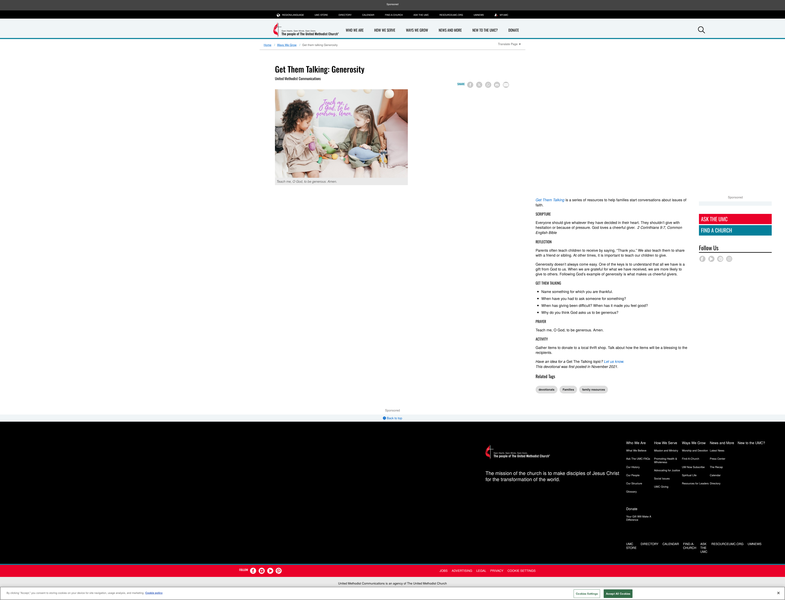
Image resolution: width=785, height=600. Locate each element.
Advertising (462, 571)
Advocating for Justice (667, 470)
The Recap (716, 467)
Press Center (717, 458)
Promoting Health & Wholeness (665, 460)
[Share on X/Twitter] (479, 85)
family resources (593, 390)
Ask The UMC (714, 219)
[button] (701, 30)
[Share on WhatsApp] (488, 85)
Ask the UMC (421, 15)
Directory (345, 15)
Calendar (368, 15)
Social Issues (662, 478)
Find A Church (716, 230)
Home (267, 45)
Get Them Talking (550, 199)
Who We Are (354, 30)
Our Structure (634, 483)
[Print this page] (497, 85)
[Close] (778, 592)
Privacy (496, 571)
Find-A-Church (394, 15)
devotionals (546, 390)
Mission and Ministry (666, 450)
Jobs (443, 571)
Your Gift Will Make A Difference (638, 518)
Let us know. (614, 361)
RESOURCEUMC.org (451, 15)
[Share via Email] (506, 85)
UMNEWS (479, 15)
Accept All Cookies (618, 594)
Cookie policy (154, 593)
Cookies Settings (587, 594)
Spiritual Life (689, 475)
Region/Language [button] (293, 15)
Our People (632, 475)
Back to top (394, 418)
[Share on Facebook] (470, 85)
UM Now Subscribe (693, 467)
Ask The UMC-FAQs (638, 458)
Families (568, 390)
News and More (450, 30)
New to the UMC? (485, 30)
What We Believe (636, 450)
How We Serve (384, 30)
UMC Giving (661, 486)
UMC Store (321, 15)
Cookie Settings (522, 571)
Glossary (631, 491)
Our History (633, 467)
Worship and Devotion (695, 450)
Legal (481, 571)
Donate (513, 30)
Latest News (717, 450)
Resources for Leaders (695, 483)
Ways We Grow (417, 30)
